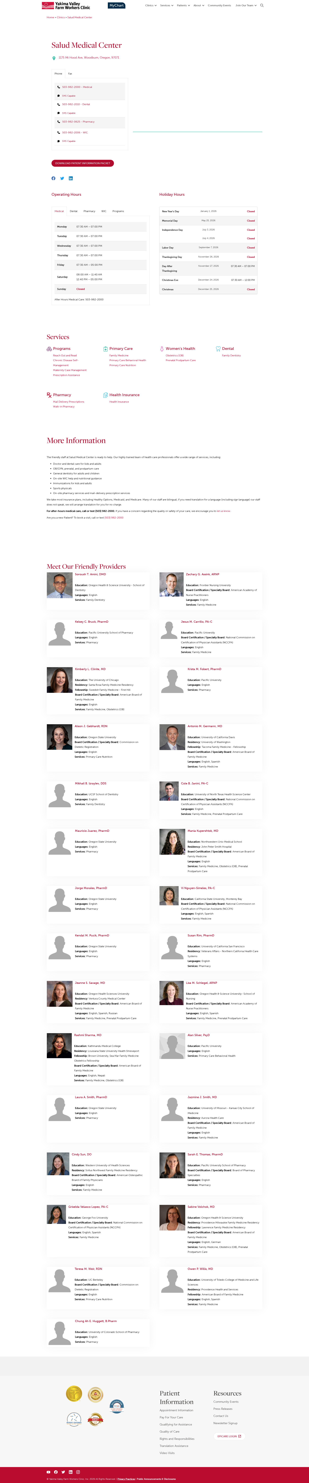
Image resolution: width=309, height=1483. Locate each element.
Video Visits (167, 1453)
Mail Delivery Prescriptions (68, 401)
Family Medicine (118, 355)
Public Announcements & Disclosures (156, 1479)
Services (165, 5)
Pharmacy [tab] (89, 211)
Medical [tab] (59, 211)
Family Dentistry (231, 355)
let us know (223, 511)
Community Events (219, 5)
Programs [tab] (118, 211)
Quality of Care (169, 1431)
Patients (182, 5)
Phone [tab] (58, 73)
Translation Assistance (174, 1446)
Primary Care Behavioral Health (127, 360)
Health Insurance (119, 401)
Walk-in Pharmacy (64, 406)
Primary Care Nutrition (122, 365)
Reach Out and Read (65, 355)
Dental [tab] (73, 211)
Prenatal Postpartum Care (181, 360)
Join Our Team (244, 5)
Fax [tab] (70, 73)
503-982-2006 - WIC (75, 132)
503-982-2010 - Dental (76, 104)
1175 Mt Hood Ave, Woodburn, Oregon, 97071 (89, 57)
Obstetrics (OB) (175, 355)
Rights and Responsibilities (177, 1439)
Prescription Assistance (66, 375)
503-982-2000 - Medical (77, 87)
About (197, 5)
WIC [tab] (103, 211)
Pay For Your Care (171, 1417)
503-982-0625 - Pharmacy (78, 121)
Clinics (149, 5)
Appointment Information (176, 1410)
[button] (155, 5)
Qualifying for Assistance (176, 1424)
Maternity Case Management (69, 370)
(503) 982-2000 (113, 517)
